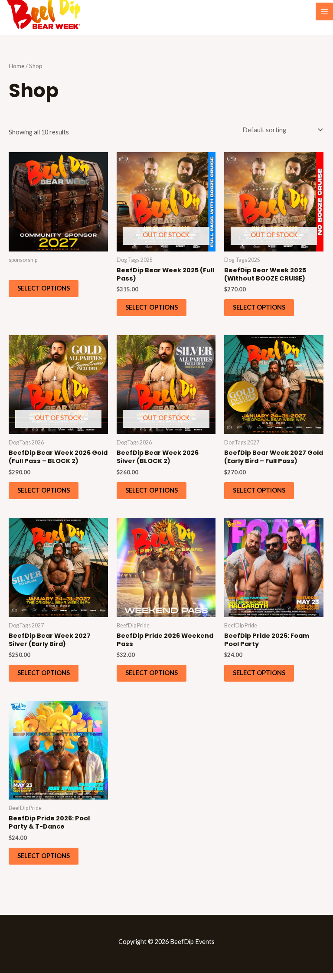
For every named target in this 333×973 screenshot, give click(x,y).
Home (16, 65)
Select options (43, 288)
